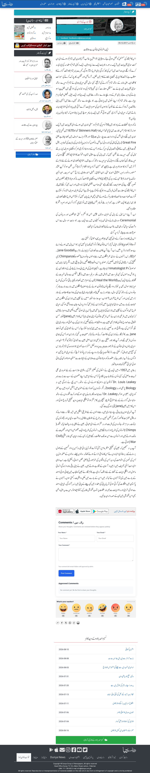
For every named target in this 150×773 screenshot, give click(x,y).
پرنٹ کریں (60, 43)
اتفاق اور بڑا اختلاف (31, 79)
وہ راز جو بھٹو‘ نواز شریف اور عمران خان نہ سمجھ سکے (28, 63)
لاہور (47, 27)
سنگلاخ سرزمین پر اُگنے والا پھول (96, 703)
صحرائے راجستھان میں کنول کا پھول (96, 730)
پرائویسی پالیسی (88, 757)
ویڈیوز (35, 757)
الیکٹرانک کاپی (72, 43)
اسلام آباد (45, 32)
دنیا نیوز (44, 757)
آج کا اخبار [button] (59, 4)
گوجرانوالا (30, 32)
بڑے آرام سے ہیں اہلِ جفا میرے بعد (96, 658)
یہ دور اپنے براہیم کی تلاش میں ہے (96, 685)
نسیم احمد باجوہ (88, 29)
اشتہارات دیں (74, 757)
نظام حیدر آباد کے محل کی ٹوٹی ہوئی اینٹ (96, 694)
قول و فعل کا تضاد (32, 110)
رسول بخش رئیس (46, 85)
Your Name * (62, 532)
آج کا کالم (127, 12)
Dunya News (57, 757)
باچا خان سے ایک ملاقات (30, 125)
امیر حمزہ (48, 148)
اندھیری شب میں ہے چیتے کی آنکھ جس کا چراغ (96, 667)
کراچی (47, 38)
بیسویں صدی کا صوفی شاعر (96, 712)
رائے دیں (100, 757)
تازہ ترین (51, 4)
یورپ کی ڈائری (82, 21)
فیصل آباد (30, 27)
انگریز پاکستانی (96, 649)
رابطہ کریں (123, 757)
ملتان (32, 38)
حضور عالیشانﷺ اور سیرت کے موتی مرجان (27, 141)
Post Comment (66, 573)
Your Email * (101, 532)
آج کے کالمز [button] (72, 4)
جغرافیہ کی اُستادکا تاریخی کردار (96, 721)
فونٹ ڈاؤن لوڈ (23, 757)
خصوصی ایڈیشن (108, 4)
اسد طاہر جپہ (47, 116)
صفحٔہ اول (43, 3)
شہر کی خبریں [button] (85, 4)
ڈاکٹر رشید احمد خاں (45, 101)
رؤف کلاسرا (48, 70)
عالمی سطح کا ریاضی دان (96, 676)
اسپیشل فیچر (97, 4)
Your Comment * (64, 545)
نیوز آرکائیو (112, 757)
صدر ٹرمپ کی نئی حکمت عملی (28, 94)
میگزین (117, 4)
